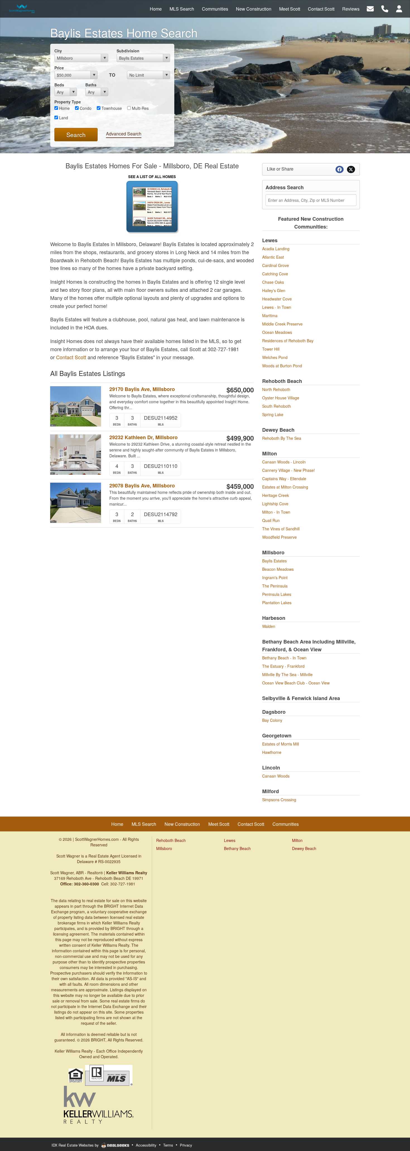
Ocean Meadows (277, 332)
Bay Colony (272, 720)
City (58, 51)
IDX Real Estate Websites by (76, 1145)
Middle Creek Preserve (282, 324)
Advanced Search (123, 133)
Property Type (67, 102)
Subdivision (128, 51)
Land (63, 117)
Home (64, 108)
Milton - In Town (276, 512)
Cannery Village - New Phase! (288, 470)
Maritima (270, 315)
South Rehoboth (276, 406)
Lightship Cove (275, 503)
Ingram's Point (275, 577)
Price (59, 68)
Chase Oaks (273, 282)
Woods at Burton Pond (282, 365)
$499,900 (240, 437)
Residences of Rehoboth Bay (287, 340)
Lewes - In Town (276, 307)
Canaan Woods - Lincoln (284, 462)
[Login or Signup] (399, 8)
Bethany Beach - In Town (284, 658)
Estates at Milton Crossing (285, 487)
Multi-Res (140, 108)
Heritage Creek (275, 495)
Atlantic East (273, 257)
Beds (59, 85)
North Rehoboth (276, 389)
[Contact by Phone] (384, 8)
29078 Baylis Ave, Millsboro (142, 486)
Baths (91, 85)
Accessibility (146, 1145)
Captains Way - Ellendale (284, 478)
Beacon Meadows (278, 569)
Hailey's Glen (273, 290)
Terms (168, 1145)
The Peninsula (275, 586)
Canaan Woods (276, 776)
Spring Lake (272, 414)
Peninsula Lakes (276, 594)
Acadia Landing (276, 248)
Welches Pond (275, 357)
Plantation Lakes (276, 602)
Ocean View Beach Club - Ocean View (296, 683)
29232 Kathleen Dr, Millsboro (143, 437)
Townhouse (111, 108)
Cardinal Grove (275, 265)
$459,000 (240, 486)
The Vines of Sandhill (281, 528)
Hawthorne (271, 752)
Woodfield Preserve (279, 537)
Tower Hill (270, 349)
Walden (268, 626)
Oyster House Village (280, 397)
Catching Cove (275, 273)
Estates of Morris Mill (280, 744)
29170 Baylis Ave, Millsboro (142, 389)
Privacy (186, 1145)
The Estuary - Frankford (283, 666)
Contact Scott (71, 357)
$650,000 (240, 389)
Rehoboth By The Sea (281, 438)
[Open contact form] (370, 8)
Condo (85, 108)
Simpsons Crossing (279, 799)
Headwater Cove (277, 299)
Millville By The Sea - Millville (287, 674)
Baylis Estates (274, 561)
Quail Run (271, 520)
